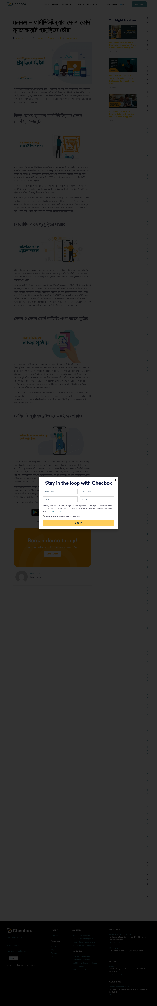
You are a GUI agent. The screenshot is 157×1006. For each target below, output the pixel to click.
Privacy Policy (55, 511)
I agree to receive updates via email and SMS (62, 516)
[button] (114, 480)
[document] (78, 503)
